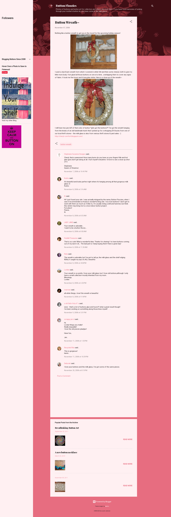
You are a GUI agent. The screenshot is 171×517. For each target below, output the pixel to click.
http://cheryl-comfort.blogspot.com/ (69, 136)
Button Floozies (66, 5)
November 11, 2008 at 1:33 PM (75, 341)
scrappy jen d (69, 319)
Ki (65, 196)
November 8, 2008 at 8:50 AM (75, 231)
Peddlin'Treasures (71, 238)
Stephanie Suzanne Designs (74, 154)
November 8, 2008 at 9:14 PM (75, 297)
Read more (127, 439)
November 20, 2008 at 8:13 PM (75, 370)
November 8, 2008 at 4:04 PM (75, 263)
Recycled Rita (69, 348)
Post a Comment (63, 376)
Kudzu (66, 178)
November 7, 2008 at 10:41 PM (75, 171)
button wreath (66, 144)
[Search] (152, 6)
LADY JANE (68, 222)
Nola (66, 254)
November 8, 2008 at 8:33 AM (75, 216)
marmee (67, 290)
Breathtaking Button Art (67, 427)
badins (107, 506)
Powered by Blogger (103, 502)
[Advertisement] (146, 51)
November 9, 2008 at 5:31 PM (75, 312)
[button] (131, 22)
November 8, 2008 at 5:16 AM (75, 189)
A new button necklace (66, 452)
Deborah (67, 363)
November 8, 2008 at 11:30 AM (75, 247)
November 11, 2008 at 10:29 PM (76, 357)
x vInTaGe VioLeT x (71, 303)
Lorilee (66, 270)
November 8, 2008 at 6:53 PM (75, 283)
